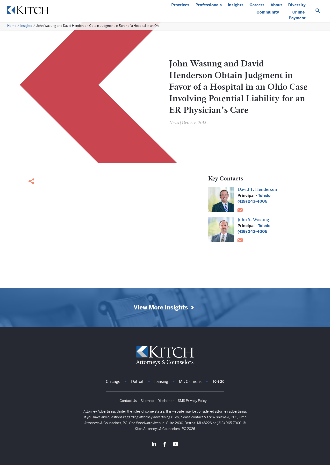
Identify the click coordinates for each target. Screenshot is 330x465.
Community (268, 12)
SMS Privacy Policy (192, 401)
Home (11, 26)
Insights (236, 4)
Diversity (297, 4)
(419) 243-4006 (252, 201)
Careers (257, 4)
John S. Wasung (253, 220)
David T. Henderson (257, 190)
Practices (180, 4)
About (276, 4)
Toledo (264, 195)
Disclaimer (166, 401)
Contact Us (128, 401)
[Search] (318, 11)
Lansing (161, 381)
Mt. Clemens (190, 381)
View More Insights (161, 307)
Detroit (137, 381)
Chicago (113, 381)
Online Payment (297, 15)
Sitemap (147, 401)
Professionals (208, 4)
